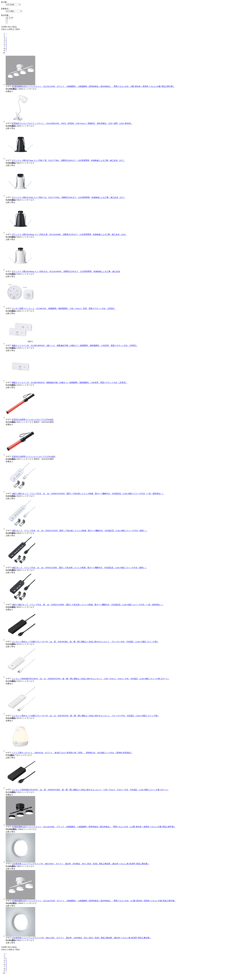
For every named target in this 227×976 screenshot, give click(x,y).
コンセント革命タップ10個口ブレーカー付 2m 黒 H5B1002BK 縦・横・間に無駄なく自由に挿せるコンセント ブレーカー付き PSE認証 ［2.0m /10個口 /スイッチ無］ (85, 642)
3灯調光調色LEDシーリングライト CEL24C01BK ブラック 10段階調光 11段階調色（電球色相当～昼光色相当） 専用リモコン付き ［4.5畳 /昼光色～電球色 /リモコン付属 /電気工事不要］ (94, 827)
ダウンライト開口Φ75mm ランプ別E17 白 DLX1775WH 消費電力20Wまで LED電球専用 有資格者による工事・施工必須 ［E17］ (68, 197)
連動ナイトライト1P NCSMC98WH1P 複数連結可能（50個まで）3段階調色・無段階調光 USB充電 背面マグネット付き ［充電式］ (69, 383)
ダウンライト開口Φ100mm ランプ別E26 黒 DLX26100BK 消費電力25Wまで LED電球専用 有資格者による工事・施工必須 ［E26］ (69, 234)
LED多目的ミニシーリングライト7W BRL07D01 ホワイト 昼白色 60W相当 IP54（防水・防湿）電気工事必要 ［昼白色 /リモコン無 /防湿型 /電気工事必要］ (80, 864)
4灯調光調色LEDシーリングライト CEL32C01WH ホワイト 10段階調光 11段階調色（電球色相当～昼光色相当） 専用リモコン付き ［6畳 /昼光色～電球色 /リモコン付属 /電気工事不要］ (93, 86)
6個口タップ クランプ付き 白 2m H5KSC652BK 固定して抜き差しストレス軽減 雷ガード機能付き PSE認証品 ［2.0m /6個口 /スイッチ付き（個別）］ (79, 568)
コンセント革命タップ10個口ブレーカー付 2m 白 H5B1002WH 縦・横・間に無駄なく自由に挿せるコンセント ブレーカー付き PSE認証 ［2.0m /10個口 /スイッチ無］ (85, 716)
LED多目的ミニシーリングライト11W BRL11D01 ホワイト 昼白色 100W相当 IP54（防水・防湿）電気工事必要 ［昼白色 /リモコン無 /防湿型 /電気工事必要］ (81, 938)
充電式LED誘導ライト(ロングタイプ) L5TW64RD (32, 420)
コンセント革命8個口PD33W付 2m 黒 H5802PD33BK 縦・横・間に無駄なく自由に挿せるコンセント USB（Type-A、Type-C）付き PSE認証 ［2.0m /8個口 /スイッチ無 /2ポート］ (90, 790)
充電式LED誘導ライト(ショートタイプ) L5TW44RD (33, 457)
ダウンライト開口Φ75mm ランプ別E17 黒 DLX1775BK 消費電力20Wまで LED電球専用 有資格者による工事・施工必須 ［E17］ (68, 160)
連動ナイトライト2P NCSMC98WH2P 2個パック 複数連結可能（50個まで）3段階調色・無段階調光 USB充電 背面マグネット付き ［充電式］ (75, 345)
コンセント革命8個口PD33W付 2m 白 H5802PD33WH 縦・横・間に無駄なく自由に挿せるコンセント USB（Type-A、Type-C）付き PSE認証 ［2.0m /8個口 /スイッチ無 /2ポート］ (90, 679)
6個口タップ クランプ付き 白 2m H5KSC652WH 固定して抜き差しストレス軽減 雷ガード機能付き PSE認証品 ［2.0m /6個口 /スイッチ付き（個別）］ (79, 531)
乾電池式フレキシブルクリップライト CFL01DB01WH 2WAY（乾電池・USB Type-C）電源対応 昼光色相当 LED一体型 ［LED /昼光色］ (72, 123)
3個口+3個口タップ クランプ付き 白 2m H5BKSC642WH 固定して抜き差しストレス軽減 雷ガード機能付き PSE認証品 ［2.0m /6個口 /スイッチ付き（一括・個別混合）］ (88, 494)
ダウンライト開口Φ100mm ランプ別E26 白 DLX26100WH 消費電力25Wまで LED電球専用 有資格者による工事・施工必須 (66, 271)
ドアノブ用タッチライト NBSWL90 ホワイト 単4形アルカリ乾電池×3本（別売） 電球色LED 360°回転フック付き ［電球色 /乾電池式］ (72, 753)
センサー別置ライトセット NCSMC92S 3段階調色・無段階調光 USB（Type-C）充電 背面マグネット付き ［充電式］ (64, 308)
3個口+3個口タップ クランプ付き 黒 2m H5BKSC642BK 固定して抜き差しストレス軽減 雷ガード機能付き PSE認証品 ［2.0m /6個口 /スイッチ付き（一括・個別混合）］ (88, 605)
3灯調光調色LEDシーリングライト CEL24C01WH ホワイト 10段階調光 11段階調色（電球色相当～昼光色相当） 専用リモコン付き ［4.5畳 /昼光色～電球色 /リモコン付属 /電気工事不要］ (94, 901)
